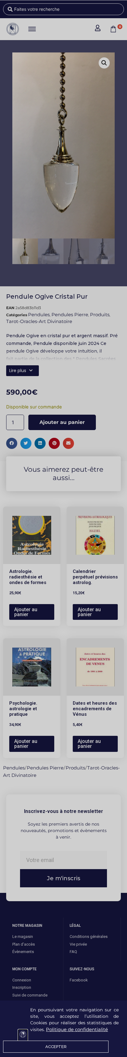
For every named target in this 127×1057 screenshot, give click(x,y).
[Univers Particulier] (22, 1035)
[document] (63, 528)
